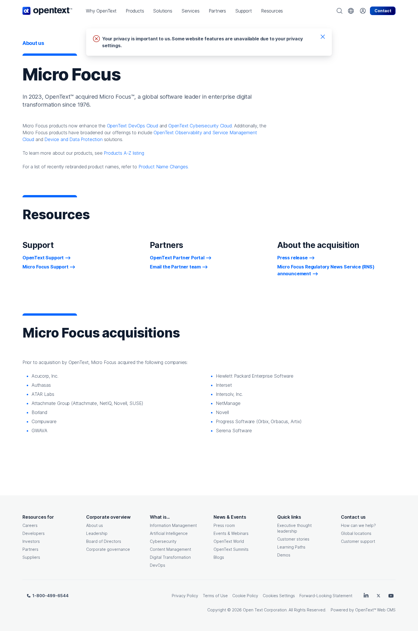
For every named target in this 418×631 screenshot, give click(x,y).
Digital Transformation (170, 557)
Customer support (358, 541)
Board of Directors (103, 541)
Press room (224, 525)
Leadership (96, 533)
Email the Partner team (175, 267)
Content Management (170, 549)
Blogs (219, 557)
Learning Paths (291, 547)
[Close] (323, 36)
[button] (101, 10)
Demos (283, 555)
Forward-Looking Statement (325, 595)
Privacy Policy (185, 595)
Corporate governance (108, 549)
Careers (30, 525)
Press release (292, 257)
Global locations (356, 533)
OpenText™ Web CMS (375, 609)
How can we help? (358, 525)
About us (94, 525)
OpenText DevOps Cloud (132, 126)
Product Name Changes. (163, 166)
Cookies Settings (279, 595)
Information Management (173, 525)
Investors (31, 541)
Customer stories (293, 539)
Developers (33, 533)
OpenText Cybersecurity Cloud (200, 126)
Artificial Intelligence (169, 533)
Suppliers (31, 557)
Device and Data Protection (73, 139)
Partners (30, 549)
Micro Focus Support (45, 267)
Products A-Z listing (124, 153)
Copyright (216, 609)
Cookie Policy (245, 595)
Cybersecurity (163, 541)
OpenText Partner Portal (177, 257)
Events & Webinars (231, 533)
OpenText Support (43, 257)
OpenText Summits (231, 549)
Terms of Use (215, 595)
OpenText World (229, 541)
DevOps (157, 565)
